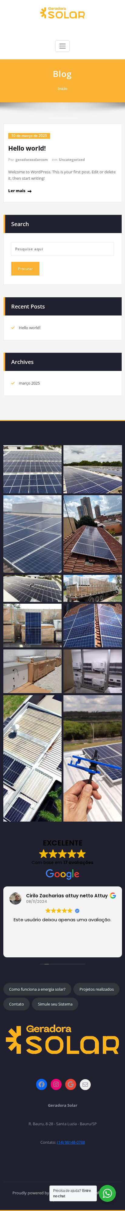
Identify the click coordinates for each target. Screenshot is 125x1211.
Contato (16, 1004)
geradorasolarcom (31, 159)
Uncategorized (72, 159)
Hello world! (27, 148)
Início (62, 88)
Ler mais (16, 190)
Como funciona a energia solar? (37, 989)
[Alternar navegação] (62, 46)
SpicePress (97, 1193)
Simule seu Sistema (55, 1004)
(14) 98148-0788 (71, 1142)
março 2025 (29, 383)
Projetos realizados (96, 989)
